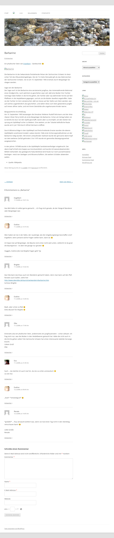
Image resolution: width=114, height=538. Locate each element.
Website (7, 499)
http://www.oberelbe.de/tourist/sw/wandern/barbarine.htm (26, 280)
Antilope (8, 182)
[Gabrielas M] (83, 115)
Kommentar (9, 457)
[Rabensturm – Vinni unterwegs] (87, 128)
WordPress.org (87, 163)
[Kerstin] (86, 123)
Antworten (8, 216)
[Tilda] (87, 104)
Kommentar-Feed (88, 160)
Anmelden (85, 155)
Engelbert (27, 64)
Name (7, 482)
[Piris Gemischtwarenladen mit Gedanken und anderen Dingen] (87, 136)
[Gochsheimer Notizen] (85, 109)
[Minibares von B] (86, 117)
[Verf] (87, 141)
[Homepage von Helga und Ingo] (87, 112)
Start (6, 13)
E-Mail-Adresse (10, 490)
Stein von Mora (66, 182)
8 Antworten (8, 58)
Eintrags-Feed (86, 157)
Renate (16, 411)
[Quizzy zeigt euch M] (85, 125)
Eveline (16, 224)
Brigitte (16, 264)
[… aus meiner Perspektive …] (89, 139)
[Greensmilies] (87, 107)
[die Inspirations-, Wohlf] (87, 131)
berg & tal (34, 168)
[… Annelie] (89, 120)
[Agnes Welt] (85, 96)
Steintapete (46, 13)
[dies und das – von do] (90, 101)
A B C (21, 13)
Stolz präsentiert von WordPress (14, 529)
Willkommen (32, 13)
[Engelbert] (89, 99)
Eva (15, 361)
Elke (15, 323)
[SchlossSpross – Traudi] (85, 133)
